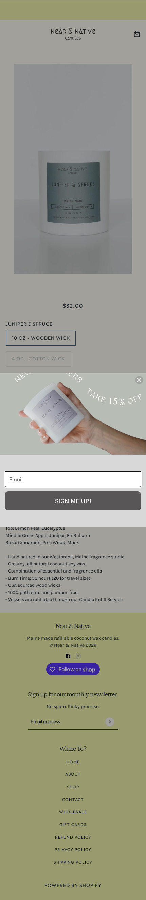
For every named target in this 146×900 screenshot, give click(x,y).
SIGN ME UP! (73, 500)
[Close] (139, 380)
